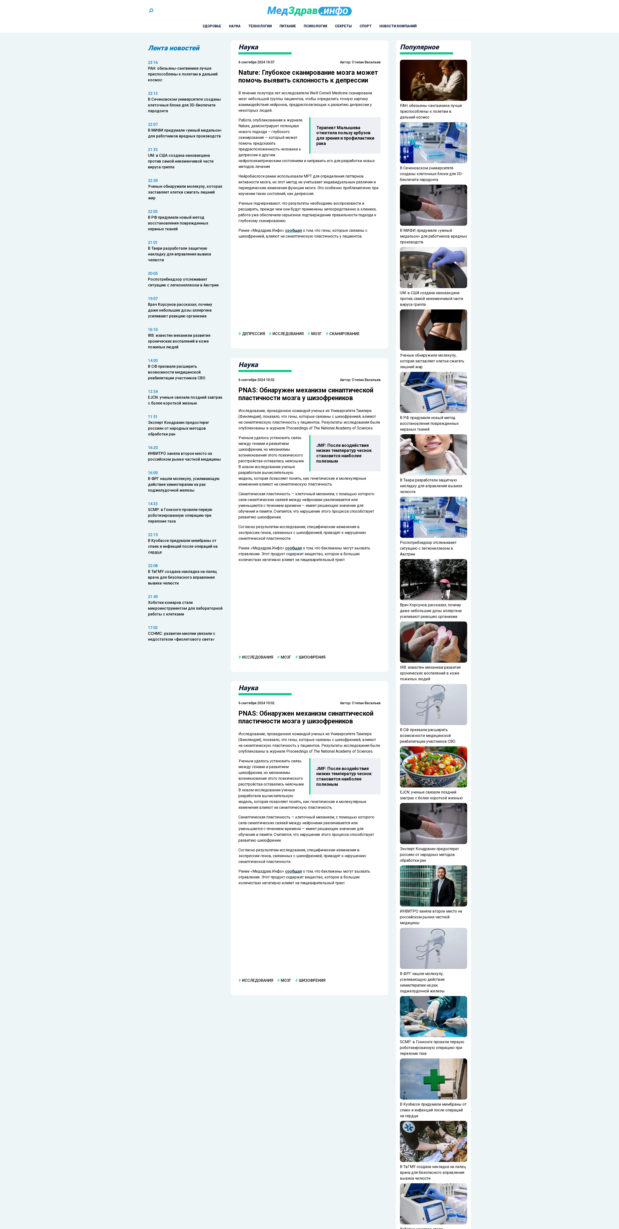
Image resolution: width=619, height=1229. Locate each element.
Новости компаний (398, 26)
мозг (316, 333)
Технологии (260, 26)
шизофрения (311, 657)
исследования (288, 333)
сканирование (344, 333)
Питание (288, 26)
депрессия (253, 333)
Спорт (366, 26)
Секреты (343, 26)
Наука (235, 26)
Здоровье (211, 26)
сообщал (293, 230)
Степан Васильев (366, 62)
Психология (315, 26)
